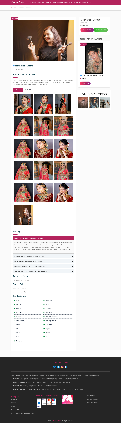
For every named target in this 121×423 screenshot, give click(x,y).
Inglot (50, 382)
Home (13, 8)
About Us (14, 399)
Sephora (45, 382)
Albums (17, 90)
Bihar (70, 389)
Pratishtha (49, 378)
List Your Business (35, 2)
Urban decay (28, 382)
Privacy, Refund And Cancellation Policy (22, 413)
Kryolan (39, 382)
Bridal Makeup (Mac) (23, 375)
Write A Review (30, 90)
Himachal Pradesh (78, 389)
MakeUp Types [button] (69, 2)
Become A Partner (79, 2)
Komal (43, 378)
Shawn (60, 378)
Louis (65, 378)
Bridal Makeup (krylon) (52, 375)
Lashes (34, 385)
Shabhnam (75, 378)
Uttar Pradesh (36, 389)
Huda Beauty (66, 382)
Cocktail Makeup (94, 375)
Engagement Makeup (82, 375)
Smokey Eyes (27, 385)
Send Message (87, 30)
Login (89, 2)
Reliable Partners (45, 2)
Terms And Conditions (17, 410)
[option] (94, 65)
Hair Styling (72, 375)
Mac (34, 382)
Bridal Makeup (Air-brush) (37, 375)
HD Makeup (41, 385)
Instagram (102, 93)
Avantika (32, 378)
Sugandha (26, 378)
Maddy (55, 378)
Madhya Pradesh (46, 389)
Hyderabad (64, 389)
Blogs (13, 406)
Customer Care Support (58, 2)
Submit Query (91, 395)
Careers (13, 402)
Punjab (29, 389)
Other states (88, 389)
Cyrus (37, 378)
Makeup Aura (18, 2)
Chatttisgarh (56, 389)
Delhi (23, 389)
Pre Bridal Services (51, 385)
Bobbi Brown (57, 382)
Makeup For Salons (92, 402)
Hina (69, 378)
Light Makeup (64, 375)
